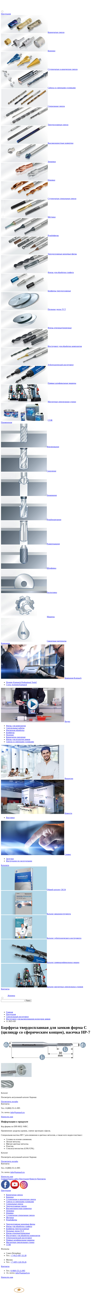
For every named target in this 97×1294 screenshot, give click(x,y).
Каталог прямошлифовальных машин (63, 962)
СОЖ (50, 420)
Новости (68, 813)
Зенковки (52, 162)
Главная (4, 1179)
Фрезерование (53, 447)
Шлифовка (51, 568)
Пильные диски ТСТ (57, 309)
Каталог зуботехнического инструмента (64, 938)
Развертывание (53, 544)
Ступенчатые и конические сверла (63, 69)
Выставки (10, 817)
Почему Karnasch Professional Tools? (21, 682)
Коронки (51, 51)
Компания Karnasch (73, 678)
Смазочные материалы (56, 641)
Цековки (51, 180)
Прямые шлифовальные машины (62, 383)
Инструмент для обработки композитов (65, 346)
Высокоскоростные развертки (60, 143)
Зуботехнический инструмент (61, 365)
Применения (6, 422)
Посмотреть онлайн (9, 1101)
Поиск (28, 1001)
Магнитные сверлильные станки (62, 402)
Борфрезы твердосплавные (59, 291)
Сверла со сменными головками (20, 742)
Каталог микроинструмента (59, 914)
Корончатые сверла (56, 32)
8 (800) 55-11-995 (18, 1271)
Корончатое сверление (16, 737)
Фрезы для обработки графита (61, 272)
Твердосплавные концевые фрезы (62, 254)
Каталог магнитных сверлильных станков (65, 987)
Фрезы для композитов (16, 726)
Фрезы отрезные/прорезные (60, 328)
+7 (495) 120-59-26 (18, 1262)
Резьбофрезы (53, 235)
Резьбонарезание (54, 519)
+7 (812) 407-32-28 (18, 1255)
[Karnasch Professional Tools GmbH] (48, 9)
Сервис (68, 854)
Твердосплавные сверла (58, 125)
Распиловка (52, 592)
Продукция (6, 14)
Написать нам (7, 1117)
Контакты (5, 989)
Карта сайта (13, 1179)
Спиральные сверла (56, 106)
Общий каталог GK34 (56, 889)
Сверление (51, 471)
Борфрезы (10, 732)
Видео (67, 721)
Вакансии (69, 778)
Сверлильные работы (15, 728)
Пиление (10, 735)
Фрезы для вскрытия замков (18, 739)
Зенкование (52, 495)
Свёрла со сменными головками (62, 88)
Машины (51, 617)
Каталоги (5, 865)
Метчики (52, 217)
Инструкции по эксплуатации (19, 861)
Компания (5, 643)
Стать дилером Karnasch (16, 685)
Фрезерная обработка (15, 730)
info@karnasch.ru (17, 1112)
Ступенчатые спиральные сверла (62, 198)
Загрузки (10, 859)
